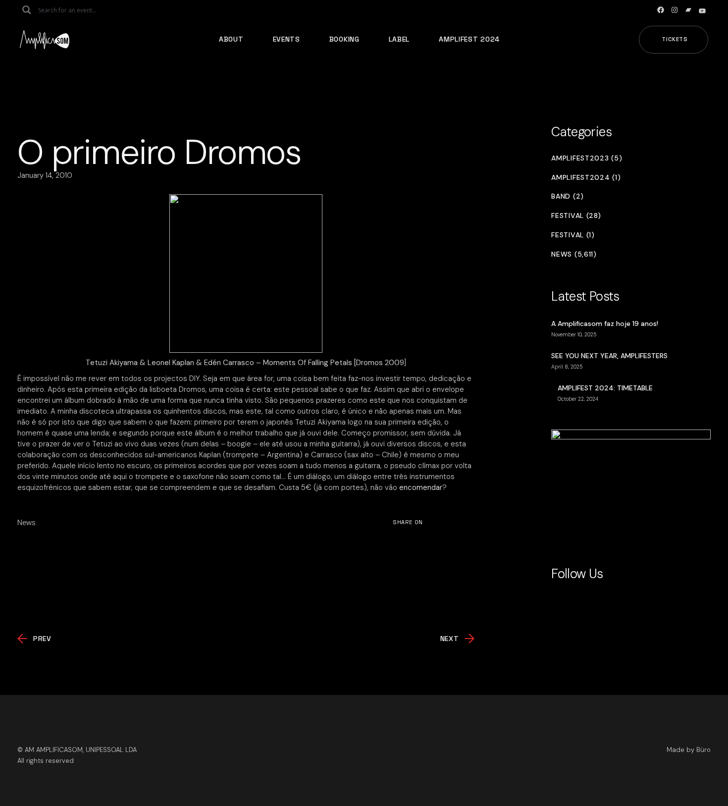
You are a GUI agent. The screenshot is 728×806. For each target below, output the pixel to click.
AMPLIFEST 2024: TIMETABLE (605, 387)
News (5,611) (573, 254)
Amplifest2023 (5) (586, 158)
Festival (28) (576, 216)
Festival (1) (572, 235)
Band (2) (567, 196)
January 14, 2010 (44, 175)
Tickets (675, 39)
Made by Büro (689, 750)
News (26, 522)
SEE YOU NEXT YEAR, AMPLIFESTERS (609, 355)
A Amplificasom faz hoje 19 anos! (604, 323)
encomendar (420, 487)
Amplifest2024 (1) (586, 177)
